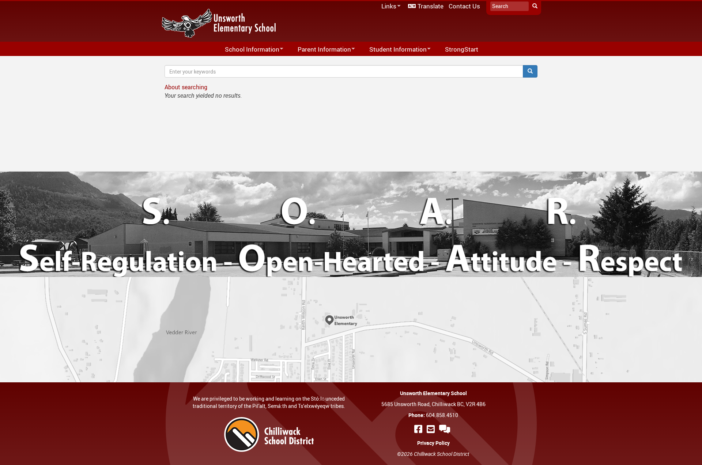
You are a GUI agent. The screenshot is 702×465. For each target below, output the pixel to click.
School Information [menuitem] (247, 49)
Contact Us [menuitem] (464, 6)
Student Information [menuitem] (393, 49)
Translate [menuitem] (431, 6)
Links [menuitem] (387, 6)
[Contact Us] (432, 429)
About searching (186, 87)
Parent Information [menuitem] (319, 49)
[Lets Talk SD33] (445, 429)
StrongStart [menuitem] (461, 49)
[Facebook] (419, 429)
